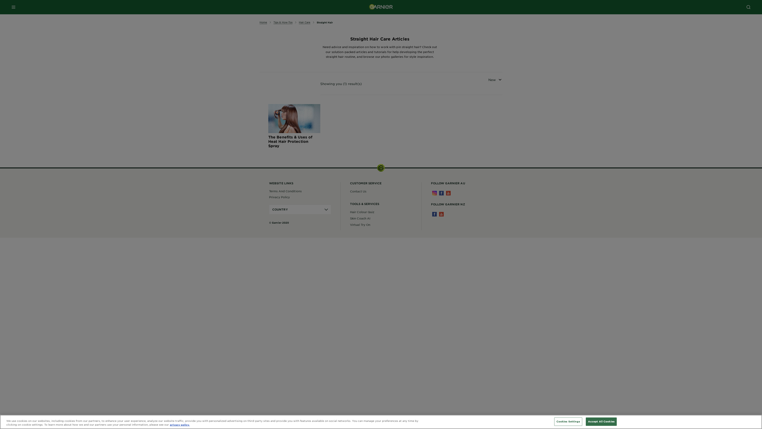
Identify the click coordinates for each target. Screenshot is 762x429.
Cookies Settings (568, 421)
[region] (381, 422)
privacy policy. (180, 424)
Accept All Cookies (601, 421)
